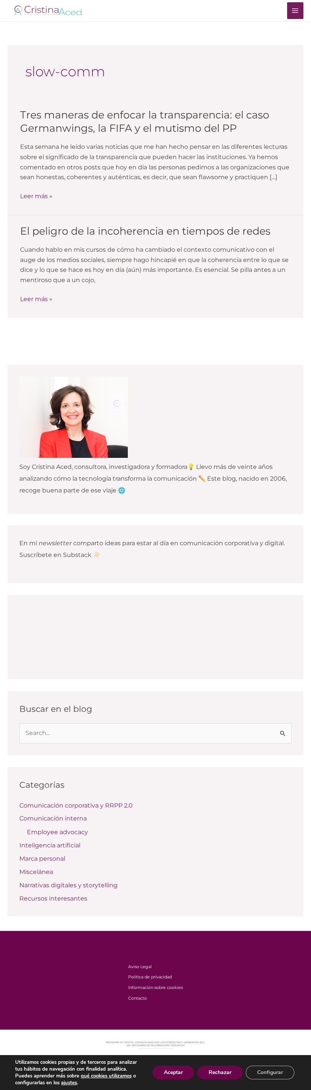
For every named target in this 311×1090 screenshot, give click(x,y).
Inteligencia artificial (49, 845)
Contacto (137, 998)
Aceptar (173, 1072)
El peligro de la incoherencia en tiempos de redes (145, 231)
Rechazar (220, 1072)
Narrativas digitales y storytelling (68, 885)
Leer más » (36, 196)
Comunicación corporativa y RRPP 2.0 (76, 805)
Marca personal (42, 858)
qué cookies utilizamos (106, 1076)
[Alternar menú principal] (295, 10)
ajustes (69, 1082)
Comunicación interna (53, 818)
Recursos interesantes (53, 898)
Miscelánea (36, 871)
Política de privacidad (150, 977)
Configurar (270, 1072)
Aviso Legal (140, 966)
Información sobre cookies (155, 987)
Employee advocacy (57, 832)
